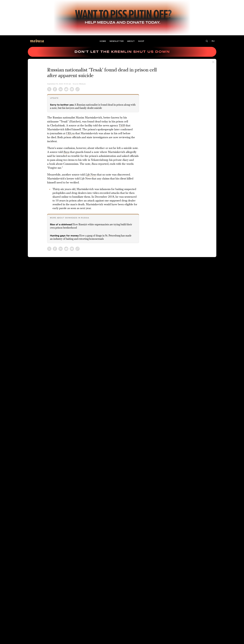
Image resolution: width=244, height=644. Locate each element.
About (131, 41)
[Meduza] (37, 41)
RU (213, 41)
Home (103, 41)
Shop (141, 41)
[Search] (207, 41)
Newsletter (117, 41)
